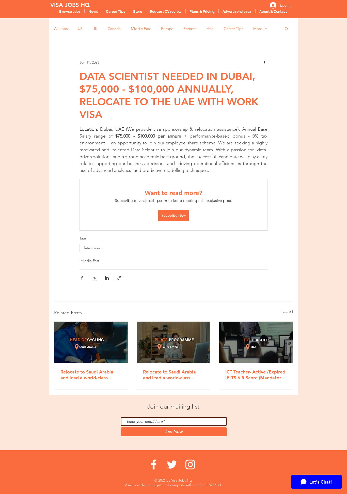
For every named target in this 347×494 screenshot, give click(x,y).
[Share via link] (119, 278)
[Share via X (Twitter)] (94, 278)
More (257, 28)
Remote (190, 28)
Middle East (141, 28)
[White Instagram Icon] (190, 464)
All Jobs (61, 28)
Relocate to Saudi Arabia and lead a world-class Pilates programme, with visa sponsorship (169, 375)
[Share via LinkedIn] (106, 278)
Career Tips (233, 28)
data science (93, 248)
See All (287, 312)
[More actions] (264, 62)
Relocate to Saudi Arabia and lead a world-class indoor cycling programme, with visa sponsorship (89, 375)
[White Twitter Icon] (172, 464)
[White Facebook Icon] (153, 464)
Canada (114, 28)
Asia (210, 28)
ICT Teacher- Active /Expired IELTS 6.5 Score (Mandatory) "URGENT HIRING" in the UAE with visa (255, 375)
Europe (167, 28)
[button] (286, 28)
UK (94, 28)
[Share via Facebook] (82, 278)
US (80, 28)
